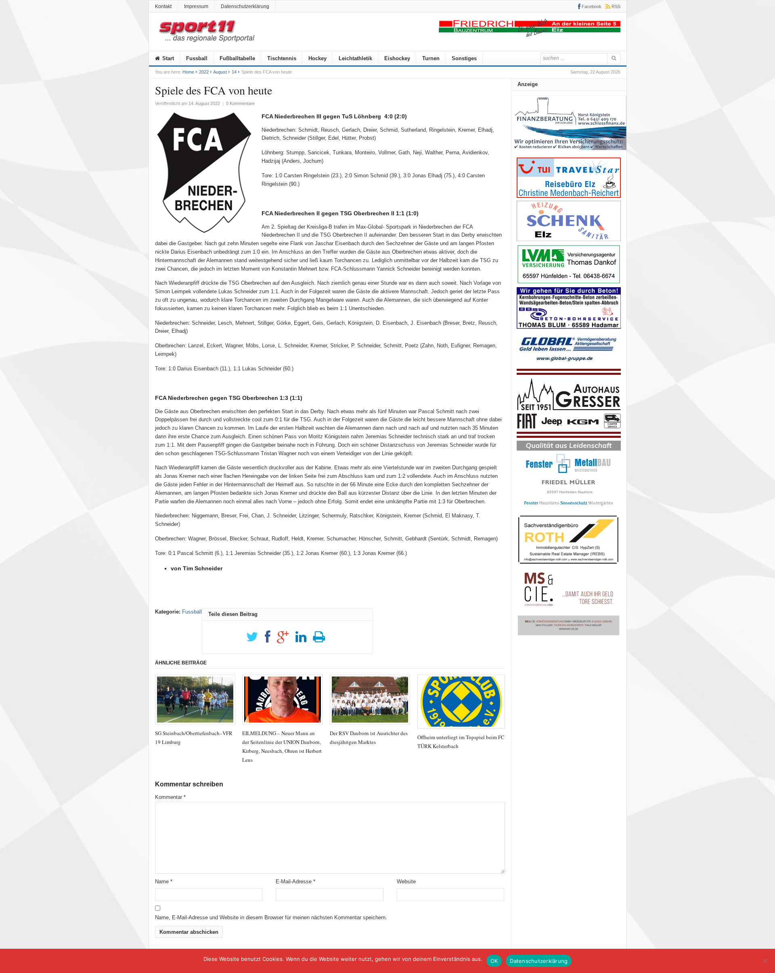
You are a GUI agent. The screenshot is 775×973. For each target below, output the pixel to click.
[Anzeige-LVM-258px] (569, 283)
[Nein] (765, 961)
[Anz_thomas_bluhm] (569, 327)
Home (188, 71)
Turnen (431, 58)
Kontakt (163, 6)
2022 (204, 71)
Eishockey (397, 58)
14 (234, 71)
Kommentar (170, 797)
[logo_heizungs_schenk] (569, 239)
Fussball (196, 58)
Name (163, 881)
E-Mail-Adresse (295, 881)
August (220, 71)
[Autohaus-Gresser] (569, 436)
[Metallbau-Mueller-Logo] (569, 508)
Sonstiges (464, 58)
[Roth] (569, 566)
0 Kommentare (240, 103)
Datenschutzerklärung (245, 6)
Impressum (196, 6)
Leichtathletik (355, 58)
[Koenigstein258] (568, 153)
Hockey (317, 58)
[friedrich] (529, 35)
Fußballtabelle (237, 58)
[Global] (569, 364)
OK (494, 961)
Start (167, 58)
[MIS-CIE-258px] (569, 635)
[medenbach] (569, 196)
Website (406, 881)
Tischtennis (281, 58)
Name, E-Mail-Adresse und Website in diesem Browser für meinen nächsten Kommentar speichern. (271, 917)
